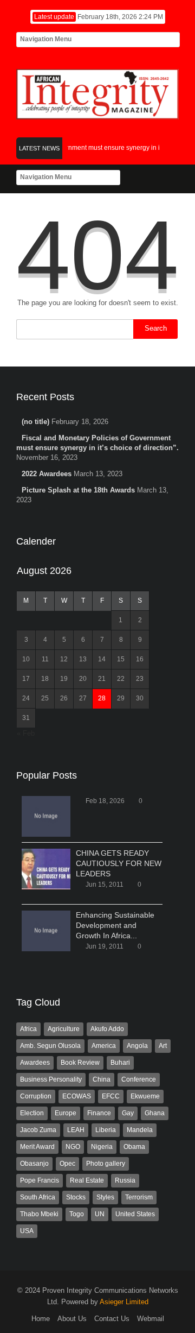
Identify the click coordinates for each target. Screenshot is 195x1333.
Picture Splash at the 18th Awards (78, 490)
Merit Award (37, 1147)
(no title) (35, 422)
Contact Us (111, 1319)
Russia (125, 1180)
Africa (28, 1029)
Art (163, 1046)
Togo (76, 1214)
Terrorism (139, 1197)
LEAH (75, 1130)
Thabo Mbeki (39, 1214)
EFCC (111, 1096)
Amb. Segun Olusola (50, 1046)
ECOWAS (76, 1096)
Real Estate (87, 1180)
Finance (99, 1113)
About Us (72, 1319)
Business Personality (51, 1079)
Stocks (76, 1197)
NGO (73, 1147)
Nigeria (102, 1147)
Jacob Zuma (38, 1130)
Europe (65, 1113)
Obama (134, 1147)
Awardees (35, 1062)
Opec (67, 1163)
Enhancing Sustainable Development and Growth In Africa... (115, 925)
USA (27, 1231)
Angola (137, 1046)
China (101, 1079)
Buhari (120, 1062)
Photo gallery (105, 1163)
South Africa (37, 1197)
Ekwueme (145, 1096)
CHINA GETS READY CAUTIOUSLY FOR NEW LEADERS (118, 863)
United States (135, 1214)
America (104, 1046)
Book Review (80, 1062)
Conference (138, 1079)
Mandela (140, 1130)
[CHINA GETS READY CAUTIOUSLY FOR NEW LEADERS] (46, 869)
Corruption (35, 1096)
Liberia (105, 1130)
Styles (105, 1197)
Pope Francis (39, 1180)
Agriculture (64, 1029)
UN (100, 1214)
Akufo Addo (107, 1029)
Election (32, 1113)
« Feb (26, 733)
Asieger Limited (124, 1302)
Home (40, 1319)
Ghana (155, 1113)
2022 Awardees (47, 474)
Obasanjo (34, 1163)
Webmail (150, 1319)
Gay (128, 1113)
